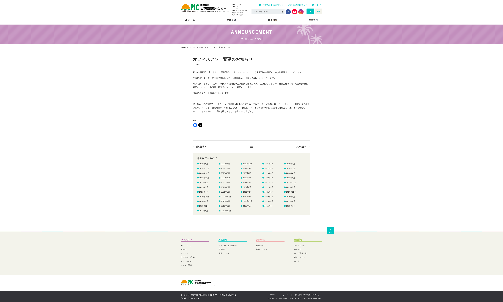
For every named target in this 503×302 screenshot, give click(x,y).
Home (183, 47)
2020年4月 (290, 197)
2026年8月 (203, 164)
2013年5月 (203, 211)
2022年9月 (247, 178)
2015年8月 (268, 206)
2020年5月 (268, 197)
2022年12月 (204, 178)
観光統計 (297, 249)
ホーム (273, 295)
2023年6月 (247, 173)
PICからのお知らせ (240, 11)
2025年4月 (290, 164)
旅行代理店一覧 (300, 253)
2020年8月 (247, 197)
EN (318, 11)
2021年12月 (291, 182)
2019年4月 (290, 201)
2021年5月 (290, 187)
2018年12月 (204, 206)
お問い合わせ (238, 13)
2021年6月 (268, 187)
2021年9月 (203, 187)
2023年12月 (204, 173)
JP (310, 11)
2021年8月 (225, 187)
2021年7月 (247, 187)
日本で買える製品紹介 (227, 245)
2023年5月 (268, 173)
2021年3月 (225, 192)
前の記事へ (201, 146)
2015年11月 (247, 206)
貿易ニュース (223, 253)
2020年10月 (226, 197)
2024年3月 (290, 168)
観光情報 (298, 240)
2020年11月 (204, 197)
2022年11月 (226, 178)
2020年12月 (291, 192)
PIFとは (236, 6)
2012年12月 (226, 211)
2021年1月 (268, 192)
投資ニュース (261, 249)
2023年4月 (290, 173)
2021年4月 (203, 192)
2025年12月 (248, 164)
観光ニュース (299, 257)
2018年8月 (225, 206)
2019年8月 (268, 201)
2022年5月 (290, 178)
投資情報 (260, 240)
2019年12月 (248, 201)
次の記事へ (301, 146)
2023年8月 (225, 173)
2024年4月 (268, 168)
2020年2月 (225, 201)
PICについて (237, 4)
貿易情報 (222, 240)
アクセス (236, 8)
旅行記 (296, 261)
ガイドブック (299, 245)
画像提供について (299, 5)
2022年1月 (268, 182)
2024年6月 (247, 168)
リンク (317, 5)
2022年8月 (268, 178)
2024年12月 (204, 168)
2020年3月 (203, 201)
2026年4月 (225, 164)
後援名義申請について (272, 5)
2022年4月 (203, 182)
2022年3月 (225, 182)
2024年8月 (225, 168)
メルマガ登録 (238, 15)
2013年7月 (290, 206)
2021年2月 (247, 192)
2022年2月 (247, 182)
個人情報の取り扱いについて (307, 295)
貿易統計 (222, 249)
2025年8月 (268, 164)
